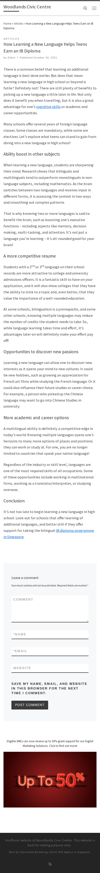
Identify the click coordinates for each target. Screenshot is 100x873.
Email (20, 651)
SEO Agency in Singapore (74, 852)
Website (22, 668)
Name (19, 634)
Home (7, 24)
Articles (18, 24)
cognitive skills (48, 106)
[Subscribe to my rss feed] (50, 864)
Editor (12, 57)
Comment (23, 599)
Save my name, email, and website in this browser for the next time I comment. (49, 688)
